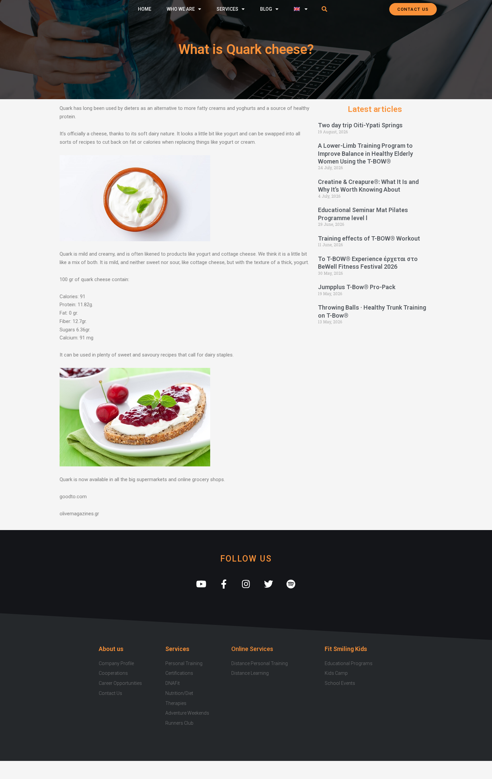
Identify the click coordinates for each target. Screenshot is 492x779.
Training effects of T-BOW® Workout (369, 238)
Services (227, 9)
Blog (266, 9)
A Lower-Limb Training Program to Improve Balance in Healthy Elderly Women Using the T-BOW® (365, 153)
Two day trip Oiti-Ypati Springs (360, 125)
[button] (325, 9)
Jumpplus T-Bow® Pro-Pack (356, 286)
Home (144, 9)
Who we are (181, 9)
